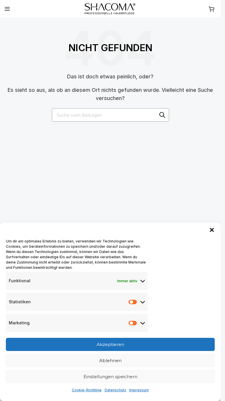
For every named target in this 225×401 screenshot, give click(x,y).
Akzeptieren (110, 344)
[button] (212, 230)
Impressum (139, 390)
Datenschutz (115, 390)
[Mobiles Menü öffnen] (7, 9)
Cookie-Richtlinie (87, 390)
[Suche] (162, 115)
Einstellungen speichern (110, 376)
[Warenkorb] (212, 9)
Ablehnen (110, 360)
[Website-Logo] (110, 8)
